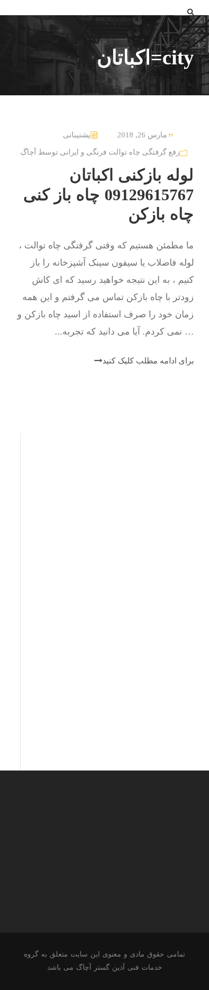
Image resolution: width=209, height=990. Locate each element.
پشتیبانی (76, 135)
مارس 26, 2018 (142, 135)
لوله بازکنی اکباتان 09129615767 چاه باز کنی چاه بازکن (108, 194)
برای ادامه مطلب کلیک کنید (148, 360)
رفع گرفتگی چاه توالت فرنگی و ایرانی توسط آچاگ (100, 152)
